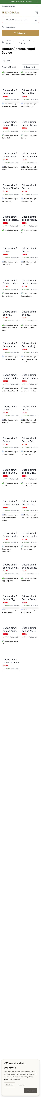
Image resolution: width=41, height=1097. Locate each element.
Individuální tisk (10, 27)
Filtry (8, 61)
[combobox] (20, 20)
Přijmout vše (30, 1091)
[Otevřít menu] (36, 6)
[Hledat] (35, 19)
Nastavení (21, 1085)
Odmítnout (9, 1085)
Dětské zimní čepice (10, 42)
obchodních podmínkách (13, 1079)
